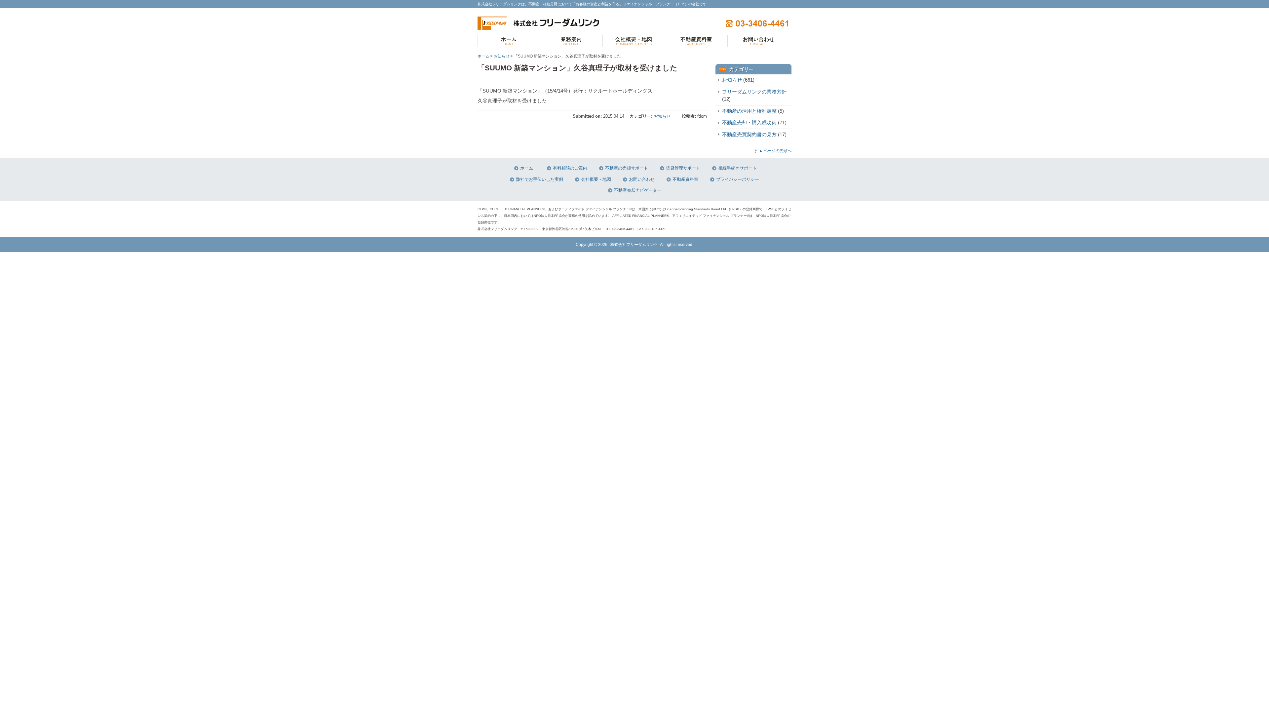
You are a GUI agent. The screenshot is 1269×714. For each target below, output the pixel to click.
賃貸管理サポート (683, 168)
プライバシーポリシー (737, 179)
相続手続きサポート (737, 168)
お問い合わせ (642, 179)
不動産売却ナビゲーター (637, 190)
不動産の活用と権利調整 (749, 111)
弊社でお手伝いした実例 (539, 179)
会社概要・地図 (596, 179)
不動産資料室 (685, 179)
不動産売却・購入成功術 (749, 122)
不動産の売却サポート (626, 168)
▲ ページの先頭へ (775, 150)
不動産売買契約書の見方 (749, 134)
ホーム (483, 56)
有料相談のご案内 (570, 168)
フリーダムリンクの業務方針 (754, 92)
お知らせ (502, 56)
